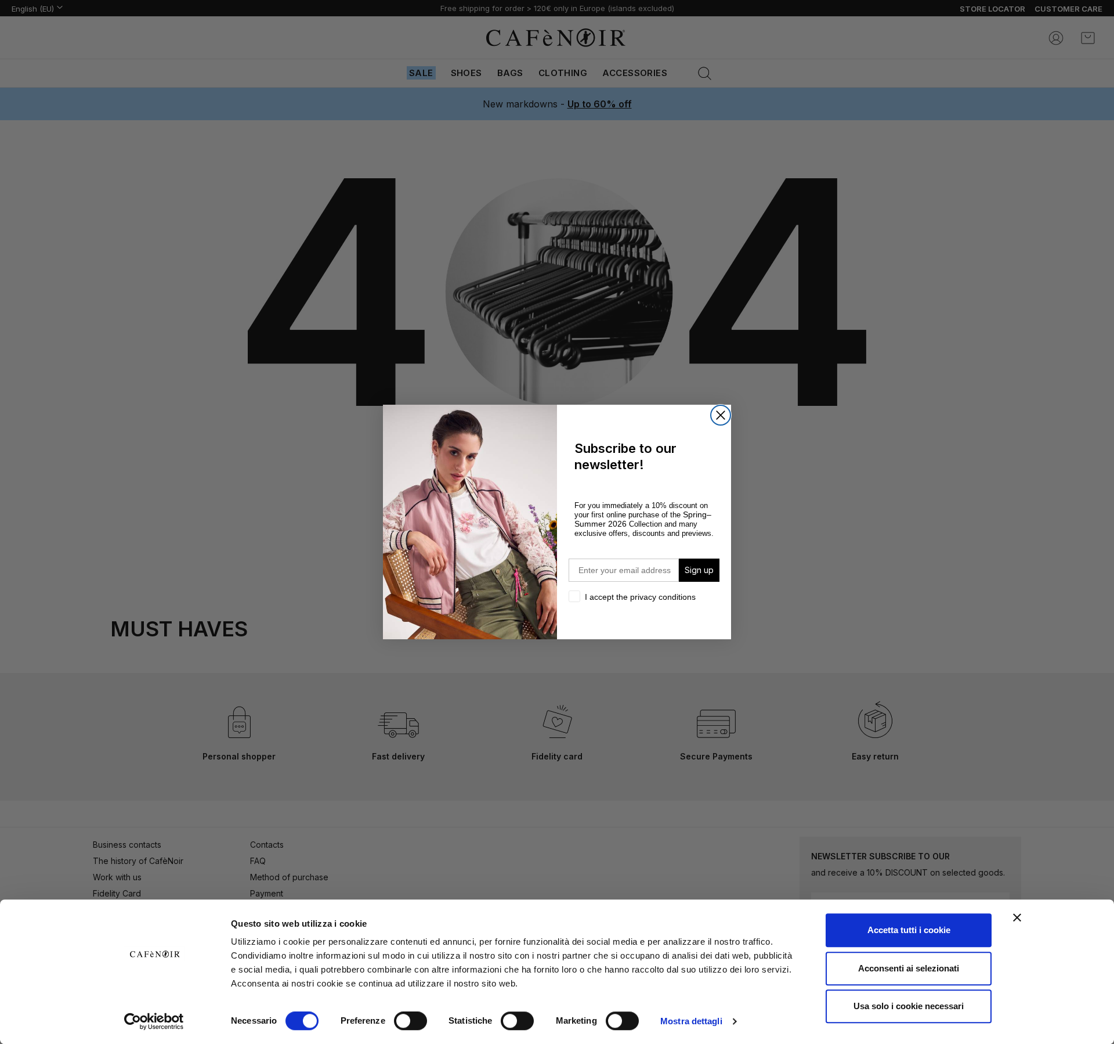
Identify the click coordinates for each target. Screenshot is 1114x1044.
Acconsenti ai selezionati (908, 968)
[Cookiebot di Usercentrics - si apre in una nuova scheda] (154, 1021)
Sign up (699, 570)
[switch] (410, 1022)
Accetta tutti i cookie (908, 930)
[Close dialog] (720, 415)
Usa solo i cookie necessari (908, 1006)
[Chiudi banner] (1017, 917)
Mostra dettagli (691, 1021)
